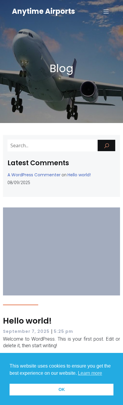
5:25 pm (63, 331)
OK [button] (62, 389)
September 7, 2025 (26, 331)
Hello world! (79, 175)
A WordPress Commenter (34, 175)
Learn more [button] (90, 373)
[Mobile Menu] (106, 11)
